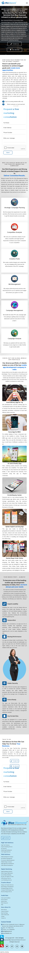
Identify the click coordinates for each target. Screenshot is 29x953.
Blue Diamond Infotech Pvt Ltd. (17, 940)
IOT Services (3, 848)
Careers (2, 916)
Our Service (15, 50)
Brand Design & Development (7, 886)
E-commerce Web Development (7, 860)
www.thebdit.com (7, 933)
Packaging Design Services (6, 888)
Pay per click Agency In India (7, 876)
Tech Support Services (5, 852)
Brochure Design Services (6, 891)
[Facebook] (12, 946)
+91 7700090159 (10, 929)
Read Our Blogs (4, 913)
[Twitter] (7, 946)
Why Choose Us (4, 903)
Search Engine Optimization (7, 873)
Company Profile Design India (7, 890)
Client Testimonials (5, 914)
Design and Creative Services (7, 885)
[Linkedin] (22, 946)
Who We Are (4, 909)
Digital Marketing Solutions (6, 871)
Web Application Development (7, 863)
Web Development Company (7, 856)
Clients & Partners (4, 911)
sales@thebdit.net (7, 931)
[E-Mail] (2, 939)
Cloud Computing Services (6, 846)
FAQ (2, 904)
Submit (8, 152)
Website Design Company (6, 862)
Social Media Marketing (6, 875)
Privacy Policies (4, 899)
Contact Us (16, 44)
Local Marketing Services (6, 880)
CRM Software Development (7, 865)
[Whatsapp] (2, 942)
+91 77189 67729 (10, 927)
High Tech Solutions (5, 845)
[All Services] (2, 945)
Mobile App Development (6, 850)
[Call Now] (2, 936)
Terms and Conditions (5, 898)
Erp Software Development (6, 858)
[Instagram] (17, 946)
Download (6, 838)
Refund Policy (4, 901)
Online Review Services (6, 878)
